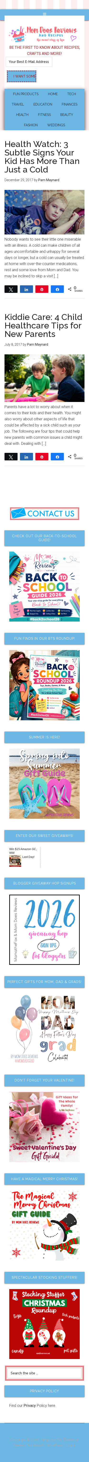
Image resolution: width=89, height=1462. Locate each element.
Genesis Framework (28, 1445)
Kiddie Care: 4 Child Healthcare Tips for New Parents (43, 325)
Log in (71, 1445)
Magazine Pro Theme (57, 1440)
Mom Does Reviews (45, 32)
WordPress (54, 1445)
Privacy (29, 1405)
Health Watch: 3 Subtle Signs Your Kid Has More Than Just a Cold (42, 156)
